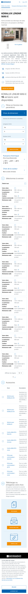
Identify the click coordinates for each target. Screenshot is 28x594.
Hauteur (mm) (7, 136)
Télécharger (14, 511)
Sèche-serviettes (9, 9)
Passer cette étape (14, 149)
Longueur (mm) (7, 124)
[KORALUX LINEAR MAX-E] (7, 47)
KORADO (3, 9)
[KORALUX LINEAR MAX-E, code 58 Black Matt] (14, 35)
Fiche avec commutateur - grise (11, 465)
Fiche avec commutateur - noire (11, 473)
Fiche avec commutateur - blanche (11, 457)
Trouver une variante (7, 88)
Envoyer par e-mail (14, 527)
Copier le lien (14, 543)
